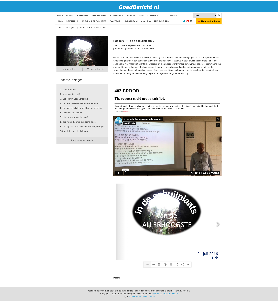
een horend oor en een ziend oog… (79, 122)
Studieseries (99, 15)
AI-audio (146, 21)
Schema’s (153, 15)
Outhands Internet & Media (165, 293)
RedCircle (126, 111)
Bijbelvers (116, 15)
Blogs (70, 15)
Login (125, 296)
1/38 (147, 264)
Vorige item (70, 69)
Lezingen (82, 15)
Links (59, 21)
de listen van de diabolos (76, 131)
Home (59, 15)
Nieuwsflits (161, 21)
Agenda (131, 15)
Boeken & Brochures (94, 21)
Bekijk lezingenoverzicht (82, 140)
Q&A (141, 15)
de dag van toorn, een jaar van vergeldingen (83, 126)
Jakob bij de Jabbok (72, 112)
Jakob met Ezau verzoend (75, 99)
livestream (131, 21)
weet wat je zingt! (71, 94)
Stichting (72, 21)
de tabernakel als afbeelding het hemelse (82, 108)
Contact (115, 21)
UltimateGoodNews (210, 21)
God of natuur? (70, 89)
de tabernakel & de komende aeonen (80, 103)
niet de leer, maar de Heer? (75, 117)
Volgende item (94, 69)
